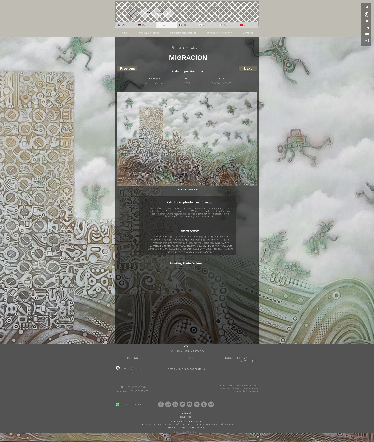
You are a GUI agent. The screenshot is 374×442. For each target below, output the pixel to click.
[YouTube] (367, 34)
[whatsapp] (117, 404)
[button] (242, 359)
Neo (149, 12)
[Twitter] (367, 21)
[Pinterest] (197, 404)
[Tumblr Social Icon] (204, 404)
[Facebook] (161, 404)
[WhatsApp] (367, 14)
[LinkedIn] (367, 27)
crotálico (160, 12)
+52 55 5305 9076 (137, 387)
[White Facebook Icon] (367, 8)
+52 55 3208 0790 (140, 391)
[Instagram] (211, 404)
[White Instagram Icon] (367, 40)
